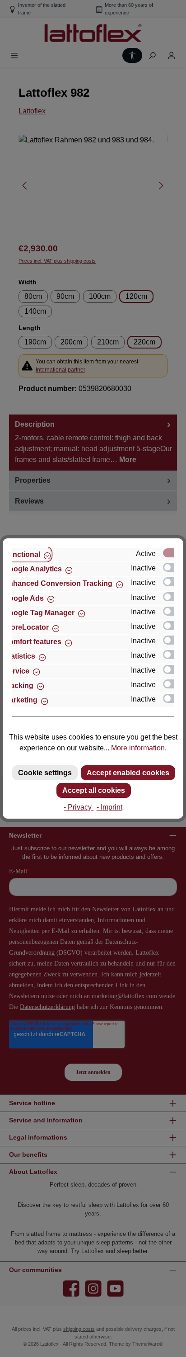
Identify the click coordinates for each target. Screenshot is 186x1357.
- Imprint (109, 807)
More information (138, 748)
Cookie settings (45, 773)
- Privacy (78, 807)
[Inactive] (173, 567)
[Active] (173, 552)
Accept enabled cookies (128, 773)
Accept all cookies (93, 790)
